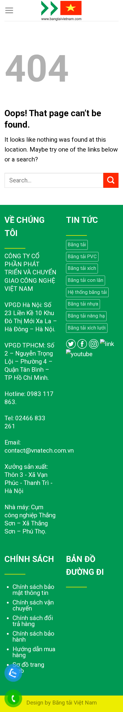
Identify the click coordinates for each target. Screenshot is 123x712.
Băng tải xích (82, 268)
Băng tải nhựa (83, 304)
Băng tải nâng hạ (86, 316)
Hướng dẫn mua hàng (34, 652)
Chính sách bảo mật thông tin (33, 589)
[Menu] (9, 10)
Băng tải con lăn (85, 280)
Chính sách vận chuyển (33, 605)
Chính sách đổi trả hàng (33, 621)
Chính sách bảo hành (33, 636)
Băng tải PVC (82, 256)
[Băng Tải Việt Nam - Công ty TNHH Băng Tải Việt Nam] (61, 10)
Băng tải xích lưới (87, 328)
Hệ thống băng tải (87, 292)
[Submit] (111, 180)
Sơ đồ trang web (28, 667)
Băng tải (77, 244)
